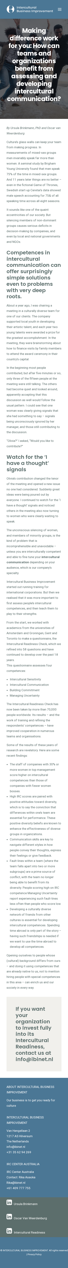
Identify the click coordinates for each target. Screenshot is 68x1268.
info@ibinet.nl (34, 1059)
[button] (59, 9)
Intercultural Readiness (29, 1232)
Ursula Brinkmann (26, 1204)
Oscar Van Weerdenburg (30, 1218)
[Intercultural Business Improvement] (30, 9)
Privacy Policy (35, 1254)
